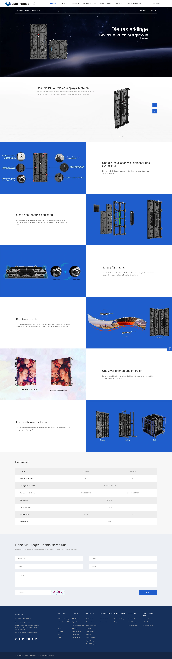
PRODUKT (54, 3)
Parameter (153, 10)
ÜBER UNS (119, 3)
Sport (59, 637)
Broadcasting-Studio (91, 625)
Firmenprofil (131, 619)
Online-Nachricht (147, 622)
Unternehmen (90, 631)
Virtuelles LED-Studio (78, 625)
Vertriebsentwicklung (148, 625)
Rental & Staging (90, 644)
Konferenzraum (76, 631)
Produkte (143, 10)
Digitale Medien (76, 622)
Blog (115, 622)
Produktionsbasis (133, 625)
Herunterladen (104, 622)
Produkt (21, 10)
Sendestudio (75, 628)
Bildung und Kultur (91, 637)
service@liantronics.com (26, 622)
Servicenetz (146, 619)
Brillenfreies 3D (76, 619)
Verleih (27, 10)
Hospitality (89, 634)
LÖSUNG (65, 3)
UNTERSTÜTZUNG (89, 3)
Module (60, 634)
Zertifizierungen (132, 622)
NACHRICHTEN (105, 3)
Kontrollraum (75, 634)
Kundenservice (104, 619)
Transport (88, 628)
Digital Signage (90, 640)
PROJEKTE (75, 3)
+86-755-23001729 (25, 618)
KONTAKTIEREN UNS (133, 3)
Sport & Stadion (90, 622)
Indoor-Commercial (63, 622)
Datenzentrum (76, 637)
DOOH (59, 625)
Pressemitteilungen (119, 619)
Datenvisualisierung (63, 619)
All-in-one (60, 631)
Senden (147, 592)
